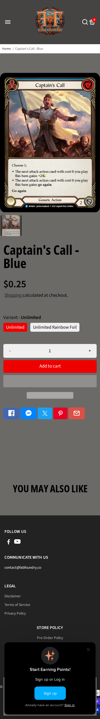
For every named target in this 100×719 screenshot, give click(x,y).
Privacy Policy (15, 613)
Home (6, 48)
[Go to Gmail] (77, 414)
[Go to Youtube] (17, 543)
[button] (50, 381)
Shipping (13, 295)
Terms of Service (17, 604)
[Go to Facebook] (11, 414)
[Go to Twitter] (45, 414)
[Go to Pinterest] (60, 414)
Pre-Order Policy (50, 637)
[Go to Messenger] (29, 414)
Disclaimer (12, 596)
